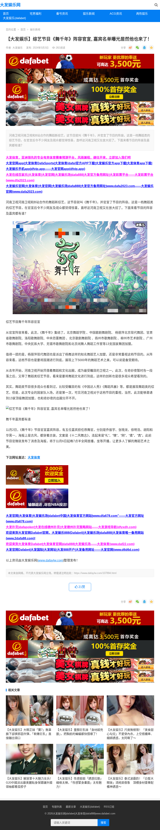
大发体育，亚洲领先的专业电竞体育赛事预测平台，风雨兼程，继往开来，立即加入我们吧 (68, 157)
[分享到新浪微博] (130, 47)
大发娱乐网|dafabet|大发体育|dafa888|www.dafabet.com (84, 813)
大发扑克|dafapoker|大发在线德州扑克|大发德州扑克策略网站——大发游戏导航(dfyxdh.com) (71, 527)
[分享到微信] (137, 47)
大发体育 (34, 457)
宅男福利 (35, 13)
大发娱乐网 (10, 5)
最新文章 (71, 806)
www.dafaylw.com (50, 560)
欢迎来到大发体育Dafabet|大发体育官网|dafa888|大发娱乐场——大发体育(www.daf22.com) (70, 544)
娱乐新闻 (89, 13)
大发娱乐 (17, 47)
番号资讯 (62, 13)
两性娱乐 (142, 13)
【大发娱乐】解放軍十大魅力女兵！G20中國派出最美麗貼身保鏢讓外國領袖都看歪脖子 (29, 782)
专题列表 (57, 806)
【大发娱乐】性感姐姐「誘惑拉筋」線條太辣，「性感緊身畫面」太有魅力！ (79, 782)
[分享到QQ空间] (151, 47)
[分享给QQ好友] (144, 47)
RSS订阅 (109, 806)
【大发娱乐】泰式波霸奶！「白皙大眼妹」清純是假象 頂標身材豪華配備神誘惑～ (130, 782)
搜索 (103, 822)
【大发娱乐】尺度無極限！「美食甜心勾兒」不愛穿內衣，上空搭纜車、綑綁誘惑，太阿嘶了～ (130, 734)
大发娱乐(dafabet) (14, 18)
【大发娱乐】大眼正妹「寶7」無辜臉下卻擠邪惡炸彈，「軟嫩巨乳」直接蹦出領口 (28, 734)
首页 (6, 13)
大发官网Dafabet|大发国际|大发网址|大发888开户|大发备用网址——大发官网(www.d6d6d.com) (72, 549)
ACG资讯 (116, 13)
